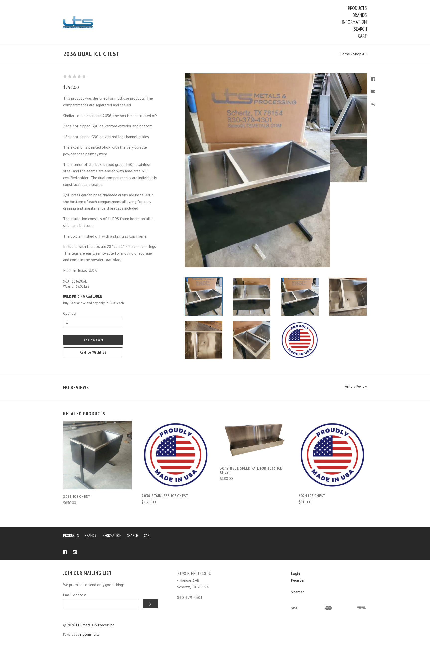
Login (295, 573)
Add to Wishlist (93, 352)
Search (360, 29)
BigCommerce (90, 634)
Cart (362, 36)
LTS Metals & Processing (95, 625)
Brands (360, 15)
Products (357, 8)
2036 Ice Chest (76, 496)
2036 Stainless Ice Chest (165, 495)
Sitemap (298, 591)
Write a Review (356, 386)
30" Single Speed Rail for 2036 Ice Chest (251, 470)
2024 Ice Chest (311, 495)
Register (298, 580)
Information (354, 22)
